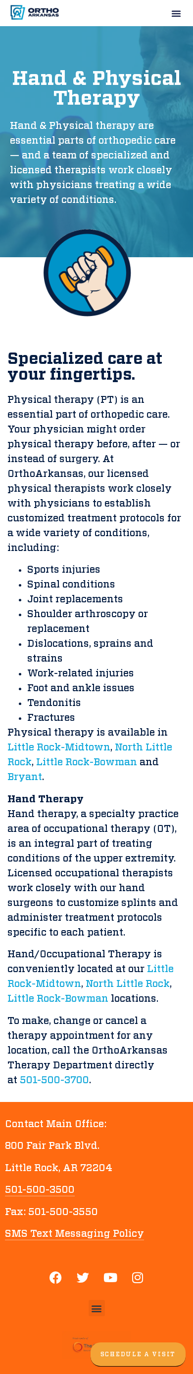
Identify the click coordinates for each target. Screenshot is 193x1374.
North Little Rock (128, 984)
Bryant (24, 777)
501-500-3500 (40, 1190)
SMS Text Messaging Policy (74, 1234)
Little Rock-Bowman (86, 762)
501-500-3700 (54, 1080)
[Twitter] (83, 1277)
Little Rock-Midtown (58, 747)
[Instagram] (137, 1277)
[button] (176, 13)
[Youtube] (110, 1277)
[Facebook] (56, 1277)
